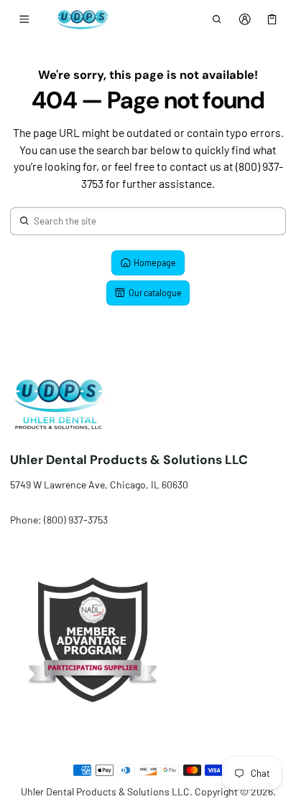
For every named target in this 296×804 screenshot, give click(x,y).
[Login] (245, 19)
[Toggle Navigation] (24, 19)
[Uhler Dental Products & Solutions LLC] (81, 19)
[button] (217, 19)
